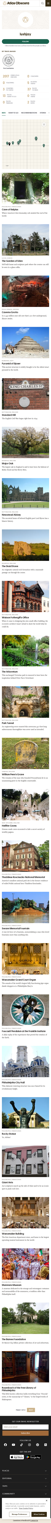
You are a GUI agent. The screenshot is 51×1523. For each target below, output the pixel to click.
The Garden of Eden (12, 261)
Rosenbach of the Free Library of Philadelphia (19, 1389)
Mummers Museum (11, 1285)
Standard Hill (9, 415)
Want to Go (13, 113)
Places (5, 1471)
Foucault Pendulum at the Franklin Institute (24, 1031)
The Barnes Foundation (14, 1339)
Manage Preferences (19, 1514)
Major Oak (7, 463)
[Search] (42, 3)
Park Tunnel (8, 723)
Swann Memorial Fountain (16, 928)
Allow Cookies (39, 1514)
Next (31, 1410)
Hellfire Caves (9, 826)
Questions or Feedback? (25, 1520)
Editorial (7, 1478)
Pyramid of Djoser (11, 363)
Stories (43, 113)
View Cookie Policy (26, 1508)
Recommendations (29, 113)
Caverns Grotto (10, 312)
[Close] (46, 1500)
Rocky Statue (9, 1134)
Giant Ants (7, 1182)
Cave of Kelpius (10, 209)
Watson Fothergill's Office (15, 617)
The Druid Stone (10, 566)
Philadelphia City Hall (13, 1082)
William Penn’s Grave (13, 774)
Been (4, 113)
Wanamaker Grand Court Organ (19, 980)
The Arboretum (10, 671)
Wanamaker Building (13, 1234)
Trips (4, 1486)
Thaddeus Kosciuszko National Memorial (23, 877)
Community (8, 1494)
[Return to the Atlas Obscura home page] (16, 3)
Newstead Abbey (11, 515)
